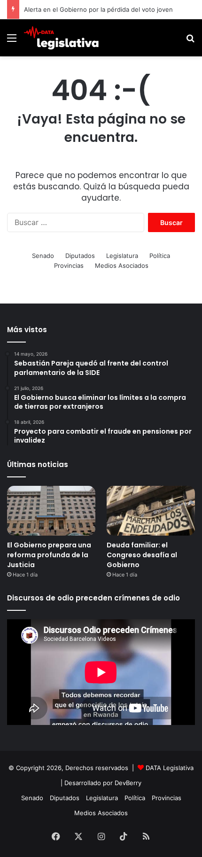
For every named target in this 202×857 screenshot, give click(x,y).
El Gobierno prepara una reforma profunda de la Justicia (49, 554)
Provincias (69, 265)
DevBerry (128, 783)
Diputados (80, 255)
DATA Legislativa (170, 767)
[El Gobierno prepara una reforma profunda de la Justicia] (51, 511)
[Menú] (11, 41)
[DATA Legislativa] (61, 38)
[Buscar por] (190, 41)
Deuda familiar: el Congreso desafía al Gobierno (142, 554)
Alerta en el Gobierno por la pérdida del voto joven (98, 9)
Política (159, 255)
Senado (43, 255)
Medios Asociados (121, 265)
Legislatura (122, 255)
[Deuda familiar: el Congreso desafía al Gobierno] (151, 511)
